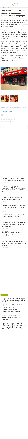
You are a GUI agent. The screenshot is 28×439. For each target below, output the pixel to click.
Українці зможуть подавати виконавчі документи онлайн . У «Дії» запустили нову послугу (14, 326)
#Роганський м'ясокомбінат (6, 111)
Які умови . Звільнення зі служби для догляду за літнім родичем (14, 299)
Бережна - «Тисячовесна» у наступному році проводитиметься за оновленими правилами (12, 308)
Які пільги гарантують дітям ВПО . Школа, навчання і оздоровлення (13, 179)
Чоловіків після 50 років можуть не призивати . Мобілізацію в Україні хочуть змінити (13, 224)
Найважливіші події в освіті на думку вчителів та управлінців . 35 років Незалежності (14, 207)
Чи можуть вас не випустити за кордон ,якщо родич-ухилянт (12, 198)
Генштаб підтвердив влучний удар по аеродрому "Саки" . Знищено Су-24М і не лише (14, 243)
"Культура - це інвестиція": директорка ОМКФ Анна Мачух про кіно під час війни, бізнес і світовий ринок (13, 189)
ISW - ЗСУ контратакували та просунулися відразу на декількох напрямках (13, 234)
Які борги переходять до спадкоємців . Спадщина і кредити (11, 317)
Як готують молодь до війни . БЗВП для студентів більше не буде (13, 216)
